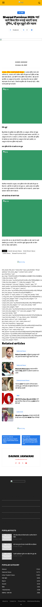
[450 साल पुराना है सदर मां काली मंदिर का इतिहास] (7, 546)
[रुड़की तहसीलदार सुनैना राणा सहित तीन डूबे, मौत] (7, 556)
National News (21, 351)
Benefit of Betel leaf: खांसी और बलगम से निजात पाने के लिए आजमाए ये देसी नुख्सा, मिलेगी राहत (30, 441)
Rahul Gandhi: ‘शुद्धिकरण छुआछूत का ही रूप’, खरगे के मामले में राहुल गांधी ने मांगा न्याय (27, 355)
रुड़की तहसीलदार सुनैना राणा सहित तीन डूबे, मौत (24, 554)
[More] (32, 30)
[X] (22, 462)
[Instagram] (19, 462)
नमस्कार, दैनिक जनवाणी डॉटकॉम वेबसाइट (13, 72)
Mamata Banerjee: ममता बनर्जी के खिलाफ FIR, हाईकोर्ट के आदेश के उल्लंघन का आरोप (27, 371)
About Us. (5, 601)
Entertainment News (23, 380)
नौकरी (18, 395)
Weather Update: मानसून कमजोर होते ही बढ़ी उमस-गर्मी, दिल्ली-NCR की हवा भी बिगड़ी (27, 416)
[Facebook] (16, 462)
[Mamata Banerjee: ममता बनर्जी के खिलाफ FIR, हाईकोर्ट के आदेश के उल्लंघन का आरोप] (7, 369)
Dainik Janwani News (15, 251)
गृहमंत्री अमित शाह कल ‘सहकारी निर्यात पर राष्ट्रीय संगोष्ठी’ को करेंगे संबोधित (10, 440)
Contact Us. (13, 601)
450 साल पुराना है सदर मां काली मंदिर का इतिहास (24, 544)
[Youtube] (26, 462)
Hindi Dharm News (29, 251)
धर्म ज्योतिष (21, 12)
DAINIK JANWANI (21, 62)
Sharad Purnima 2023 (19, 253)
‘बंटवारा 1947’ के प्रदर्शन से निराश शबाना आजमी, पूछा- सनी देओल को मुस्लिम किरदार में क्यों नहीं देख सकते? (26, 386)
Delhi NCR (20, 412)
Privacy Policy (21, 601)
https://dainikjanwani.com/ (21, 459)
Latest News (7, 253)
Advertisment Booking (33, 601)
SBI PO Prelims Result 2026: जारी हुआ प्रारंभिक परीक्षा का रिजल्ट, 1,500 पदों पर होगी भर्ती (27, 401)
